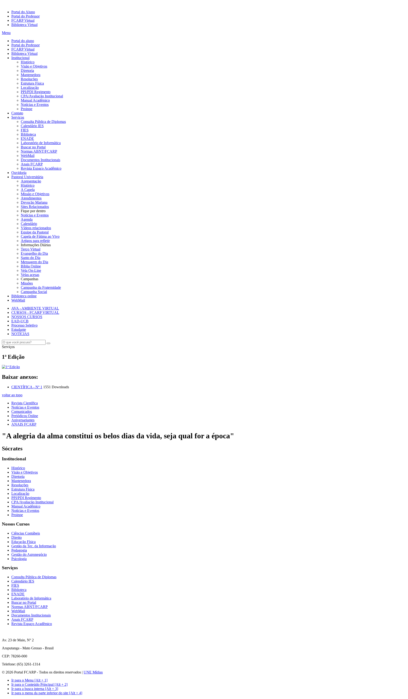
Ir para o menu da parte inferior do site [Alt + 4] (46, 693)
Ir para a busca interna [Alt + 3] (34, 689)
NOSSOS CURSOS (26, 317)
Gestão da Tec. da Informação (33, 546)
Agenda (27, 219)
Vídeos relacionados (36, 228)
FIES (25, 130)
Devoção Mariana (34, 202)
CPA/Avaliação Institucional (42, 96)
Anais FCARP (32, 164)
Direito (16, 537)
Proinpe (26, 109)
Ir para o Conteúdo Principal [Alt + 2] (39, 684)
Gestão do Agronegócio (29, 554)
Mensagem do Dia (34, 262)
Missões (27, 283)
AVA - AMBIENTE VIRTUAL (35, 308)
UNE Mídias (93, 672)
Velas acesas (30, 275)
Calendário (29, 224)
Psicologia (19, 559)
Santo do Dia (30, 258)
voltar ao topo (12, 395)
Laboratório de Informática (41, 143)
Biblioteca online (24, 296)
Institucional (20, 58)
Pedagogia (19, 550)
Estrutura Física (32, 83)
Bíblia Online (31, 266)
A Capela (28, 190)
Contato (17, 113)
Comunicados (21, 412)
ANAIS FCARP (23, 424)
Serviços (17, 117)
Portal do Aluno (23, 12)
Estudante (18, 330)
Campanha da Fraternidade (41, 287)
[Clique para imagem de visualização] (11, 367)
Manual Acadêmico (35, 100)
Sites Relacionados (35, 207)
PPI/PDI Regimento (36, 92)
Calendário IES (32, 126)
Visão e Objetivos (34, 66)
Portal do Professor (25, 16)
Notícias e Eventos (35, 105)
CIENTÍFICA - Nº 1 (26, 387)
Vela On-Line (31, 270)
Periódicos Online (24, 416)
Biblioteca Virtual (24, 25)
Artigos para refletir (35, 241)
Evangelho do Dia (34, 253)
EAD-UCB (20, 321)
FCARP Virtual (22, 20)
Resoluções (29, 79)
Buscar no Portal (33, 147)
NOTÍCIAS (20, 334)
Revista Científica (24, 403)
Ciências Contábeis (25, 533)
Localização (30, 88)
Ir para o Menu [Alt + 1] (29, 680)
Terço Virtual (30, 249)
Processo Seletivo (24, 325)
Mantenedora (30, 75)
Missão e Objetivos (35, 194)
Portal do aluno (22, 41)
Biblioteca (28, 134)
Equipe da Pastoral (35, 232)
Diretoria (27, 71)
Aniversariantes (22, 420)
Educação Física (23, 542)
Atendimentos (31, 198)
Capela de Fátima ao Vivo (40, 236)
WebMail (27, 156)
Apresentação (31, 181)
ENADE (27, 139)
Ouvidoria (18, 173)
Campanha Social (34, 292)
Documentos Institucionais (40, 160)
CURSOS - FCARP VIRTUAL (35, 313)
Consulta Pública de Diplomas (43, 122)
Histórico (27, 62)
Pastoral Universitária (27, 177)
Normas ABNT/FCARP (39, 151)
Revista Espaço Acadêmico (41, 168)
